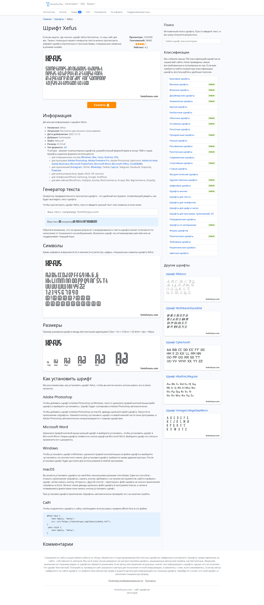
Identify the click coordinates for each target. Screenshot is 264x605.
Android (108, 157)
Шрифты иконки (178, 191)
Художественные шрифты (183, 180)
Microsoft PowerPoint (81, 163)
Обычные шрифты (180, 118)
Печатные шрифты (180, 129)
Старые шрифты (178, 168)
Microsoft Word (102, 163)
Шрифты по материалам (183, 224)
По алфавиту (117, 12)
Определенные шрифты (183, 219)
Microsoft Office (120, 163)
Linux (100, 157)
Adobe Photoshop (77, 160)
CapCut (114, 167)
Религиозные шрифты (181, 236)
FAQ (83, 3)
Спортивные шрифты (181, 163)
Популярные (100, 12)
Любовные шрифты (180, 241)
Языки (90, 3)
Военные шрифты (179, 90)
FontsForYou (56, 4)
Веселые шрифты (179, 84)
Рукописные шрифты (181, 151)
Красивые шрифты (180, 78)
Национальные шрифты (183, 247)
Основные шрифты (180, 123)
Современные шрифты (182, 157)
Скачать (100, 105)
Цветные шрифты (179, 253)
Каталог (63, 12)
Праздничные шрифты (182, 135)
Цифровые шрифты (180, 185)
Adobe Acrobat (149, 160)
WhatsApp (96, 167)
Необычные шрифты (181, 112)
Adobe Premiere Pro (98, 160)
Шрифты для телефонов (183, 202)
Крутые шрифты (178, 106)
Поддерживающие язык (138, 12)
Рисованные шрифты (181, 146)
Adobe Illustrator (60, 163)
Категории (71, 3)
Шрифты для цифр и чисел (184, 208)
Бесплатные (49, 12)
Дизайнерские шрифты (182, 95)
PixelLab (56, 170)
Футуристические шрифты (184, 174)
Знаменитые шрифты (181, 101)
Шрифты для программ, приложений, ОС (192, 213)
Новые (76, 12)
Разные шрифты (178, 140)
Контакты (150, 580)
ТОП (88, 12)
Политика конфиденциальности (125, 580)
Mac (94, 157)
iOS (115, 157)
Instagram (76, 167)
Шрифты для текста (180, 196)
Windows (86, 157)
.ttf (65, 147)
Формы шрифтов (179, 230)
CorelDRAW (136, 163)
